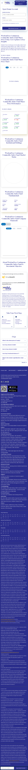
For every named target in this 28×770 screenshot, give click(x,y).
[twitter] (4, 382)
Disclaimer (8, 499)
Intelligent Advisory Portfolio (7, 417)
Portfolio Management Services (16, 419)
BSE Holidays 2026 (14, 488)
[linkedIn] (8, 382)
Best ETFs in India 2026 (11, 491)
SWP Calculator (17, 440)
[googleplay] (13, 390)
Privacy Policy (19, 506)
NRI (2, 483)
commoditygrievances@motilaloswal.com (10, 652)
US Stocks (16, 417)
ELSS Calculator (11, 444)
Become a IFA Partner (6, 472)
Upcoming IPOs (4, 415)
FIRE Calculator (16, 447)
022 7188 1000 (4, 411)
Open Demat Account (20, 1)
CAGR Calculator (15, 439)
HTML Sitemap (8, 508)
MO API (18, 451)
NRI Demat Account (20, 415)
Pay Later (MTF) (8, 420)
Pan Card (5, 494)
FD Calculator (11, 435)
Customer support (19, 476)
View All (23, 362)
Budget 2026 (4, 479)
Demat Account (17, 479)
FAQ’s (8, 476)
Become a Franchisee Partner (16, 471)
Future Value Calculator (11, 442)
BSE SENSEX (7, 429)
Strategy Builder (4, 452)
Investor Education (22, 499)
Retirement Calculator (21, 437)
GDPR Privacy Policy (13, 504)
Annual (3, 224)
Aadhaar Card (11, 494)
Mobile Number (6, 12)
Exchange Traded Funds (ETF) (20, 420)
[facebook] (1, 382)
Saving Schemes (19, 494)
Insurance (3, 422)
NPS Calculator (23, 445)
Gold (26, 481)
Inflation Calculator (14, 445)
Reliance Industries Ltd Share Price (8, 462)
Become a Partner (5, 471)
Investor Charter (4, 504)
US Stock (17, 481)
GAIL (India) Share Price (18, 457)
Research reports (5, 466)
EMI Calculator (9, 440)
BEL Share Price (20, 462)
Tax (1, 494)
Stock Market (10, 479)
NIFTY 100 (22, 430)
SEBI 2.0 (7, 506)
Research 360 (4, 451)
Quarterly (8, 224)
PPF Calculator (4, 444)
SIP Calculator (4, 435)
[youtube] (6, 382)
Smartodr (3, 506)
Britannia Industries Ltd (18, 461)
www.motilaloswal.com (14, 760)
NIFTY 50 (3, 429)
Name (3, 18)
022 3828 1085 (4, 402)
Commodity (6, 483)
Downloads (21, 504)
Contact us (3, 476)
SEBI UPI (20, 4)
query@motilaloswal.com (7, 401)
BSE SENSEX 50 (6, 432)
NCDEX (9, 498)
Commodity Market (12, 425)
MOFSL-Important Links (17, 498)
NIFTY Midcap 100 (16, 430)
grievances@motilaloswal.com (7, 619)
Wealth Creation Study (17, 501)
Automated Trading (5, 484)
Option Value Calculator (6, 447)
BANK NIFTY (13, 429)
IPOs (6, 481)
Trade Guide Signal (12, 451)
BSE (1, 498)
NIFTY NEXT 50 (8, 430)
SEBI (6, 498)
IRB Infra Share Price (17, 459)
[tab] (7, 67)
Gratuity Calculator (22, 442)
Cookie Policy (14, 499)
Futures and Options (22, 425)
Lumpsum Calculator (5, 439)
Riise (22, 451)
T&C (18, 23)
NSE (4, 498)
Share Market (4, 425)
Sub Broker (21, 481)
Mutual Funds (12, 415)
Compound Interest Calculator (8, 437)
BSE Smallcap (20, 429)
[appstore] (13, 387)
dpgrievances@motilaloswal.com (8, 621)
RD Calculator (18, 435)
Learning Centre (13, 466)
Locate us (12, 476)
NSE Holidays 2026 (5, 488)
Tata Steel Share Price (17, 456)
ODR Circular (13, 506)
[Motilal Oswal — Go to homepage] (6, 3)
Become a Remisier (16, 472)
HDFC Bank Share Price (6, 456)
